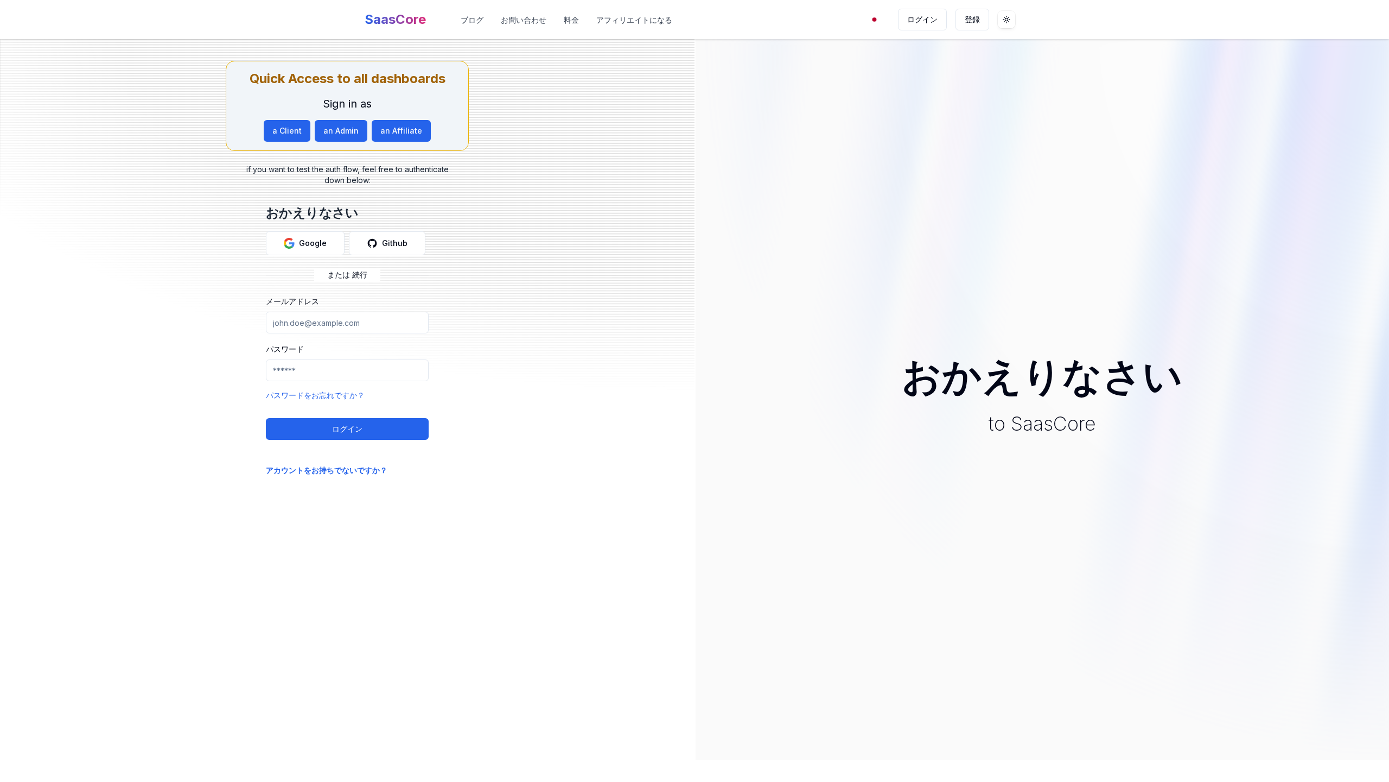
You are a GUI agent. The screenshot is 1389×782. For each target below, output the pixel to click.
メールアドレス (292, 301)
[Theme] (1006, 19)
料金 (571, 19)
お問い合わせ (523, 19)
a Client (287, 130)
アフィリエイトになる (634, 19)
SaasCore (395, 19)
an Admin (341, 130)
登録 (972, 19)
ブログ (472, 19)
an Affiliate (401, 130)
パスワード (285, 349)
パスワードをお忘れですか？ (315, 395)
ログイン (922, 19)
